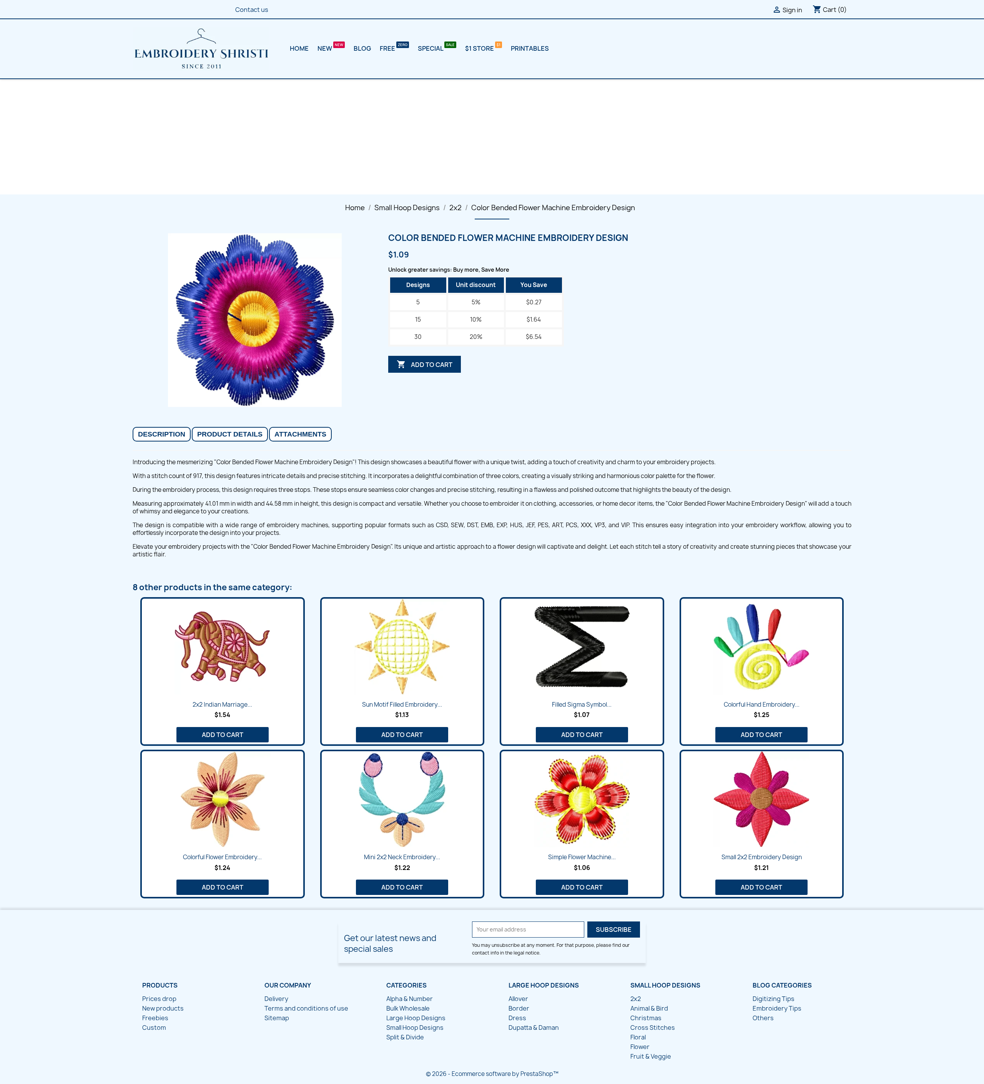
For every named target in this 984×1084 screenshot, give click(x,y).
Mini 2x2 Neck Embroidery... (402, 857)
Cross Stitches (652, 1027)
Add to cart (424, 364)
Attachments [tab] (300, 434)
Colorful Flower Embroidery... (222, 857)
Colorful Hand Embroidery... (762, 705)
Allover (518, 998)
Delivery (276, 998)
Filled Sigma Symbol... (582, 705)
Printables (530, 48)
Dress (517, 1018)
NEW (325, 48)
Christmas (646, 1018)
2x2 (635, 998)
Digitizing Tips (774, 998)
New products (163, 1008)
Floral (638, 1037)
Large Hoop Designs (415, 1018)
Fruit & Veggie (650, 1056)
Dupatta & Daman (534, 1027)
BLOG (362, 48)
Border (519, 1008)
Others (763, 1018)
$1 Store (480, 48)
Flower (640, 1046)
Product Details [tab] (230, 434)
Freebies (155, 1018)
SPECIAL (431, 48)
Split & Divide (405, 1037)
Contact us (251, 9)
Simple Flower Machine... (582, 857)
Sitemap (276, 1018)
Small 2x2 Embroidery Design (761, 857)
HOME (299, 48)
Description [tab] (161, 434)
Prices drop (159, 998)
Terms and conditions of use (306, 1008)
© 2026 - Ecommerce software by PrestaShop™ (492, 1074)
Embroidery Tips (777, 1008)
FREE (388, 48)
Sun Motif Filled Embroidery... (402, 705)
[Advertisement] (492, 137)
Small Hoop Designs (415, 1027)
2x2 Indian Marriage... (222, 705)
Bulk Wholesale (408, 1008)
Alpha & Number (409, 998)
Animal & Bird (649, 1008)
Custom (154, 1027)
